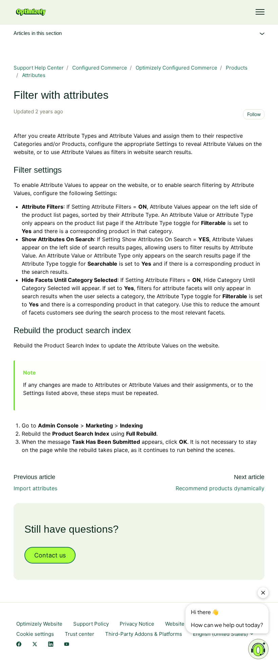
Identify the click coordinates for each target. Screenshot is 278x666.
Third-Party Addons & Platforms (143, 634)
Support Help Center (39, 67)
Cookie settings (35, 634)
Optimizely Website (39, 624)
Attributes (33, 75)
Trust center (79, 634)
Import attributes (35, 488)
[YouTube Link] (67, 645)
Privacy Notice (137, 624)
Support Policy (91, 624)
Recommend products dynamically (220, 488)
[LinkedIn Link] (51, 645)
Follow (254, 114)
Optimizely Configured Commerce (176, 67)
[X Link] (35, 645)
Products (236, 67)
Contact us (50, 555)
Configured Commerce (99, 67)
